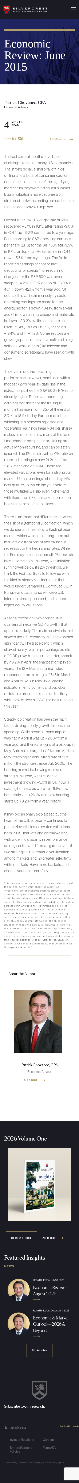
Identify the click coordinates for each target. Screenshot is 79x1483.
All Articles (39, 1350)
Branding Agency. (56, 1462)
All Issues (49, 1237)
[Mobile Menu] (73, 9)
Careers (48, 1440)
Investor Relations (21, 1440)
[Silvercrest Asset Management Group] (25, 10)
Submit (65, 1426)
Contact (30, 1080)
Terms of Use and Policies (20, 1449)
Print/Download (58, 139)
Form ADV (49, 1448)
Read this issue (21, 1237)
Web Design (34, 1462)
